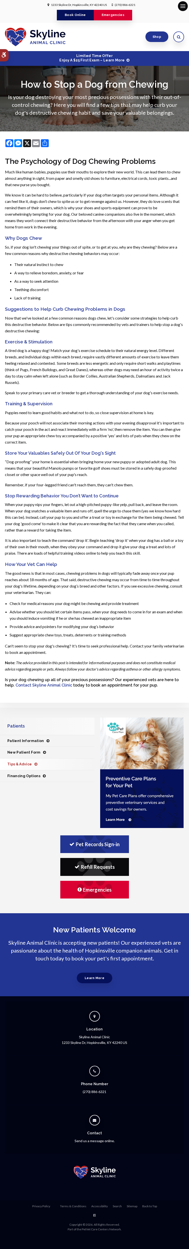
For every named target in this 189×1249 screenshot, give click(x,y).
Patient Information (25, 741)
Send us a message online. (95, 1141)
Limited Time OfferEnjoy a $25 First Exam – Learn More (92, 58)
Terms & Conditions (73, 1206)
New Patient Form (24, 752)
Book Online (75, 15)
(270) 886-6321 (125, 5)
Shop (157, 37)
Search (117, 1206)
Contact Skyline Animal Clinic (44, 685)
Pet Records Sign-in (98, 844)
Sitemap (132, 1206)
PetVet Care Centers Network (101, 1229)
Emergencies (113, 15)
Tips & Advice (19, 764)
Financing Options (23, 776)
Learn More (94, 978)
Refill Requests (98, 867)
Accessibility (99, 1206)
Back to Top (149, 1206)
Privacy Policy (41, 1206)
